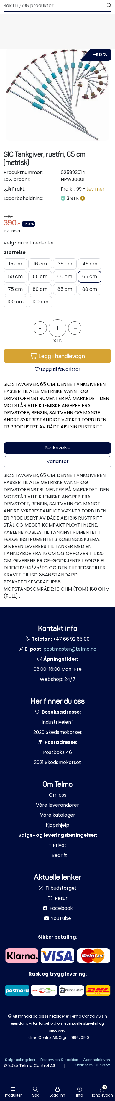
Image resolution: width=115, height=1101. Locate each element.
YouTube (60, 918)
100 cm (15, 301)
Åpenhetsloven (96, 1059)
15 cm (15, 263)
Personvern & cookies (59, 1059)
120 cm (40, 301)
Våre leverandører (57, 805)
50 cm (15, 276)
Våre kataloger (57, 815)
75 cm (15, 289)
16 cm (40, 263)
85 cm (65, 289)
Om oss (57, 795)
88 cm (89, 289)
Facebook (60, 908)
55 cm (40, 276)
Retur (61, 898)
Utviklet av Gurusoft (92, 1065)
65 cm (89, 276)
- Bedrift (57, 855)
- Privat (57, 845)
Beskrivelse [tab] (57, 447)
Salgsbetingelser (20, 1059)
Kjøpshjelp (57, 825)
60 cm (65, 276)
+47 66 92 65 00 (71, 639)
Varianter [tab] (58, 461)
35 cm (65, 263)
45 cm (89, 263)
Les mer (95, 189)
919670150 (79, 1037)
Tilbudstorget (60, 888)
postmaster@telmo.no (69, 649)
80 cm (40, 289)
